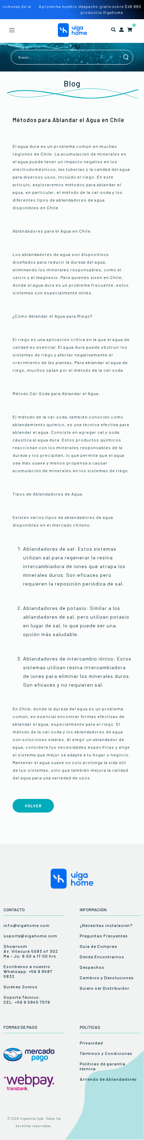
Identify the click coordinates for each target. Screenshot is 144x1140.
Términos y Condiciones (106, 1053)
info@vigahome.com (26, 925)
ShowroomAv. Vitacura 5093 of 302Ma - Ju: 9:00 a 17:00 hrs (30, 951)
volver (33, 805)
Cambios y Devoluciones (107, 977)
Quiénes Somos (20, 986)
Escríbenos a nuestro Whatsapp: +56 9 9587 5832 (27, 971)
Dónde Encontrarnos (102, 956)
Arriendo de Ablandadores (108, 1079)
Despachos (92, 967)
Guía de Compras (98, 946)
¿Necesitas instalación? (106, 925)
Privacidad (91, 1042)
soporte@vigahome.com (30, 935)
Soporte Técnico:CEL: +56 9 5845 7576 (26, 999)
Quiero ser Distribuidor (104, 988)
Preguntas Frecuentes (104, 935)
